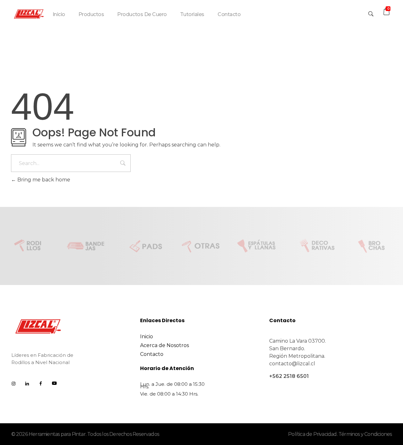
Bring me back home (43, 180)
